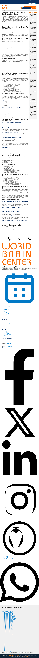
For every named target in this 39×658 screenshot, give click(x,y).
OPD (4, 311)
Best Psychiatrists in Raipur (8, 632)
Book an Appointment (6, 306)
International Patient (31, 2)
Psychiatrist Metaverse (31, 83)
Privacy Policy (6, 556)
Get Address (5, 0)
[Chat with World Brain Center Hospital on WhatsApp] (19, 604)
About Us (5, 321)
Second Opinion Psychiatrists (33, 110)
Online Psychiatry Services (8, 638)
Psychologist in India (7, 650)
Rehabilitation (6, 309)
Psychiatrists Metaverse (32, 20)
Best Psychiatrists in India (8, 620)
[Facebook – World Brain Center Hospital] (29, 3)
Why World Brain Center (8, 322)
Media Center (6, 333)
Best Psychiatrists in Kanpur (8, 623)
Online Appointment (7, 328)
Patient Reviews (6, 326)
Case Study (33, 0)
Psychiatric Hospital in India (8, 641)
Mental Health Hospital (7, 636)
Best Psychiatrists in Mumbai (33, 102)
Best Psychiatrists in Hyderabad (33, 52)
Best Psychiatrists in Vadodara (33, 112)
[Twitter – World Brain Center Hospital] (31, 3)
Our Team (5, 324)
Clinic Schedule (6, 325)
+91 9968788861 (12, 345)
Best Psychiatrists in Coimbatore (33, 98)
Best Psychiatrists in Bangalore (33, 40)
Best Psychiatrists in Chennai (33, 70)
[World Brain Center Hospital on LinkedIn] (19, 480)
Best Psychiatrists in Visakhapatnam (33, 28)
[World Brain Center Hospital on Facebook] (19, 404)
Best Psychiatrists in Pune (8, 631)
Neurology (5, 315)
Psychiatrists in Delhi (7, 645)
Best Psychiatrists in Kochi (8, 624)
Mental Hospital (32, 37)
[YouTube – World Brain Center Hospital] (35, 3)
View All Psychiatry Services (7, 611)
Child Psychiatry (6, 313)
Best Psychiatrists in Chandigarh (33, 43)
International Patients (7, 317)
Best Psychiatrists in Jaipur (8, 622)
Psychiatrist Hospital (31, 76)
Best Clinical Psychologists (33, 65)
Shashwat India (27, 656)
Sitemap (5, 335)
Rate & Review (27, 0)
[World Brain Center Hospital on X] (19, 439)
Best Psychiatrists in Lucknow (33, 15)
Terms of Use (5, 557)
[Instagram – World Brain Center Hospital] (34, 3)
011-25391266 (8, 343)
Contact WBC (6, 331)
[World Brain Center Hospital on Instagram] (19, 520)
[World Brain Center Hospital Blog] (19, 555)
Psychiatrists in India (7, 646)
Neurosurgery (6, 316)
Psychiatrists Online (33, 99)
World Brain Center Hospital (14, 655)
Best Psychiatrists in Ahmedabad (33, 81)
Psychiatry (5, 314)
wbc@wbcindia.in (9, 346)
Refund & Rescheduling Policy (8, 558)
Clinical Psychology (7, 312)
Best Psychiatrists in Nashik (8, 629)
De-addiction (5, 310)
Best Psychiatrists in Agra (8, 613)
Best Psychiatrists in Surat (8, 633)
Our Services (6, 332)
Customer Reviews (7, 334)
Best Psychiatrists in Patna (8, 630)
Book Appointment (26, 7)
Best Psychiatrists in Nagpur (8, 628)
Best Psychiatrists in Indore (8, 621)
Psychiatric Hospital (7, 639)
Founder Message (6, 323)
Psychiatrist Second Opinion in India (33, 86)
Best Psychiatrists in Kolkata (8, 625)
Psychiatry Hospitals (31, 95)
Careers (5, 327)
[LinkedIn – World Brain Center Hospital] (32, 3)
